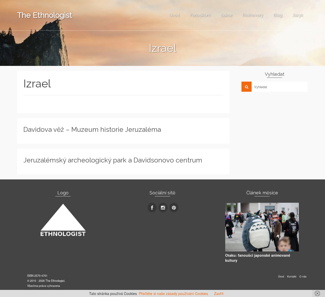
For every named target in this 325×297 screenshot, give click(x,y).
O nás (302, 276)
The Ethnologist (44, 15)
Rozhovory (252, 15)
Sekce (226, 15)
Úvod (174, 15)
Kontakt (291, 276)
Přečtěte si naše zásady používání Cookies (173, 293)
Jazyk (297, 15)
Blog (277, 15)
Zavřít (218, 293)
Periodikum (200, 15)
